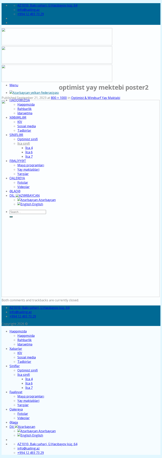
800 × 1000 (59, 98)
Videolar (23, 418)
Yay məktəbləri (28, 400)
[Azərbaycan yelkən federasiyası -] (34, 92)
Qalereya (16, 409)
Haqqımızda (18, 331)
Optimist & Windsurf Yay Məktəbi (95, 98)
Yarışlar (23, 405)
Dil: (12, 426)
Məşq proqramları (30, 396)
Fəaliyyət (15, 392)
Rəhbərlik (24, 340)
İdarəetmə (24, 344)
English (37, 435)
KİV (19, 353)
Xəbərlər (15, 348)
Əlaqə (13, 422)
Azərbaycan (47, 431)
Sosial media (26, 357)
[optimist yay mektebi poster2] (81, 296)
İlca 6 (29, 383)
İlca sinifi (23, 374)
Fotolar (22, 413)
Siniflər (14, 366)
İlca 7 (29, 387)
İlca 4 (29, 379)
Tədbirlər (24, 361)
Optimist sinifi (27, 370)
